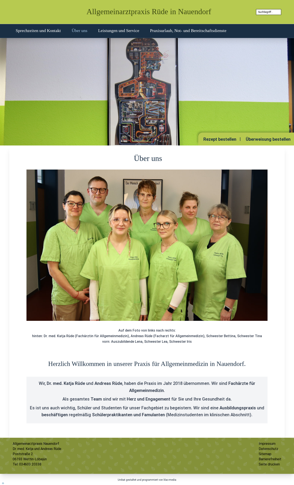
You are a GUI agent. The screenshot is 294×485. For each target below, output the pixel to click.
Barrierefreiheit (270, 459)
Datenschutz (268, 449)
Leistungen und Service (118, 30)
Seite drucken (269, 464)
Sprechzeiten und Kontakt (38, 30)
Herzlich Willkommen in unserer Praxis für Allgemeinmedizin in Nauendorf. (147, 363)
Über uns (79, 30)
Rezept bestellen (219, 139)
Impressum (267, 444)
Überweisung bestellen (268, 139)
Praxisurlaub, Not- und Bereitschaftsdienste (188, 30)
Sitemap (265, 454)
